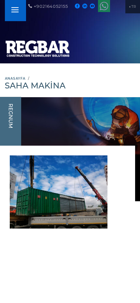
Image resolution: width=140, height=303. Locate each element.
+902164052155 (51, 6)
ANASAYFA (15, 78)
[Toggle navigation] (15, 10)
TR (133, 6)
